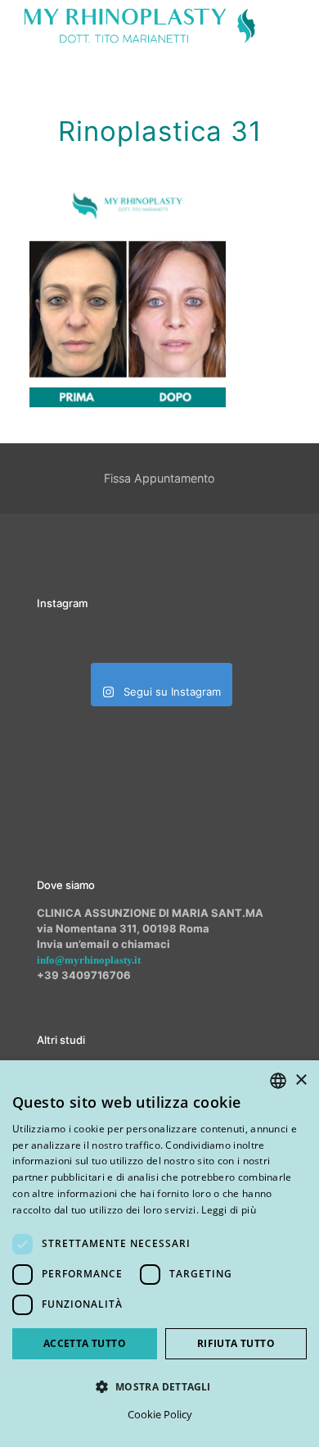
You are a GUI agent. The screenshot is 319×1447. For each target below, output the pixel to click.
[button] (159, 1386)
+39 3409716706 (84, 975)
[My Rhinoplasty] (139, 24)
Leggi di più (228, 1210)
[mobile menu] (297, 25)
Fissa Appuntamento (159, 478)
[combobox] (278, 1081)
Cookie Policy (160, 1414)
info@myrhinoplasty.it (89, 960)
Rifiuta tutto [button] (236, 1343)
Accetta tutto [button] (84, 1343)
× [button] (300, 1080)
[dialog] (159, 1253)
